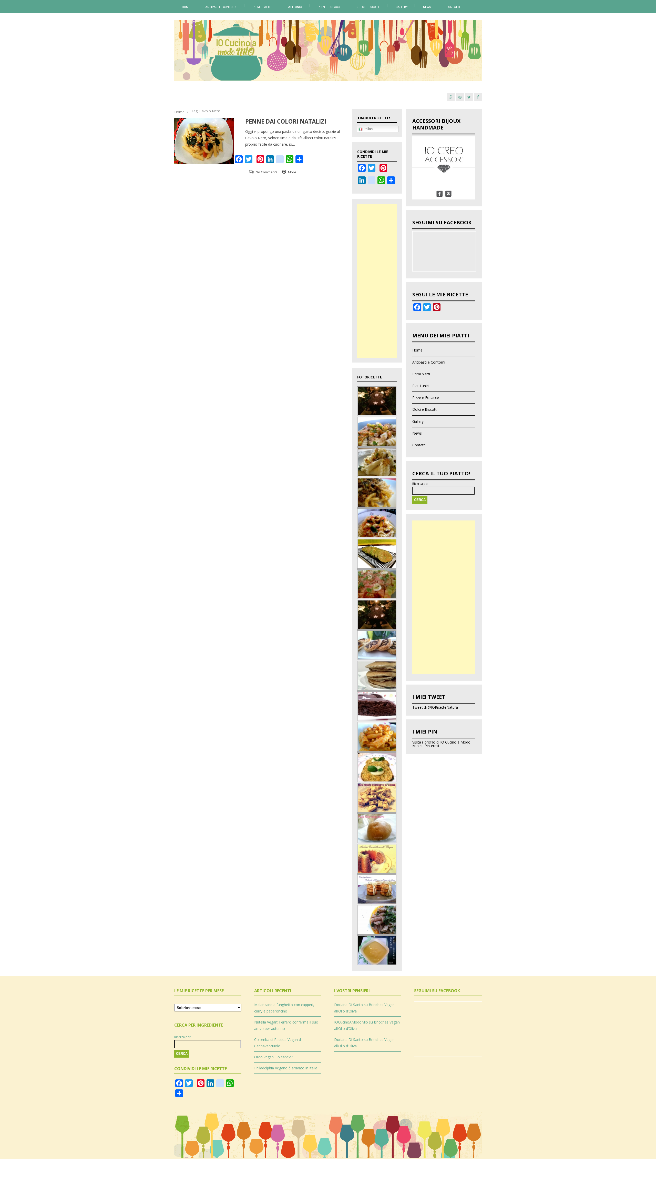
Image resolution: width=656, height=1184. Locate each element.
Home (186, 7)
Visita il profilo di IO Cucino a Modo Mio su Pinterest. (441, 744)
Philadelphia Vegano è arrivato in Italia (285, 1068)
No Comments (267, 172)
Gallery (402, 7)
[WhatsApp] (381, 182)
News (427, 7)
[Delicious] (371, 182)
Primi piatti (261, 7)
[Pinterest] (460, 97)
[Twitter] (469, 97)
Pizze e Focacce (329, 7)
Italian (368, 129)
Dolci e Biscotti (368, 7)
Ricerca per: (420, 483)
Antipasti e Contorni (221, 7)
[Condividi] (391, 182)
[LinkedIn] (362, 182)
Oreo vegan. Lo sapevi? (273, 1057)
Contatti (453, 7)
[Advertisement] (377, 281)
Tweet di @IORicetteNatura (435, 707)
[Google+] (451, 97)
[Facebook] (478, 97)
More (292, 172)
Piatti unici (293, 7)
